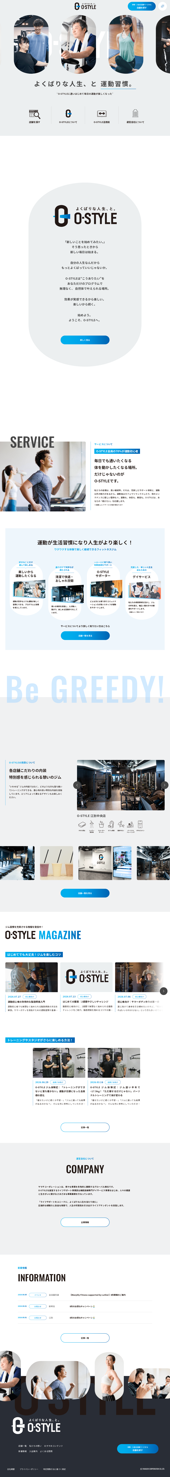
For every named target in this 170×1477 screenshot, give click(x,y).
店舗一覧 (22, 1445)
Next (165, 785)
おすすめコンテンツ (53, 1445)
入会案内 (33, 1451)
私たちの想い (35, 1445)
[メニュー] (162, 6)
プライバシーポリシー (29, 1469)
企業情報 (85, 1222)
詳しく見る (85, 339)
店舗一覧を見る (85, 635)
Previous (77, 785)
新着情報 (22, 1451)
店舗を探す (141, 6)
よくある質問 (46, 1451)
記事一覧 (85, 1127)
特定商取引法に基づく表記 (54, 1469)
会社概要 (11, 1469)
